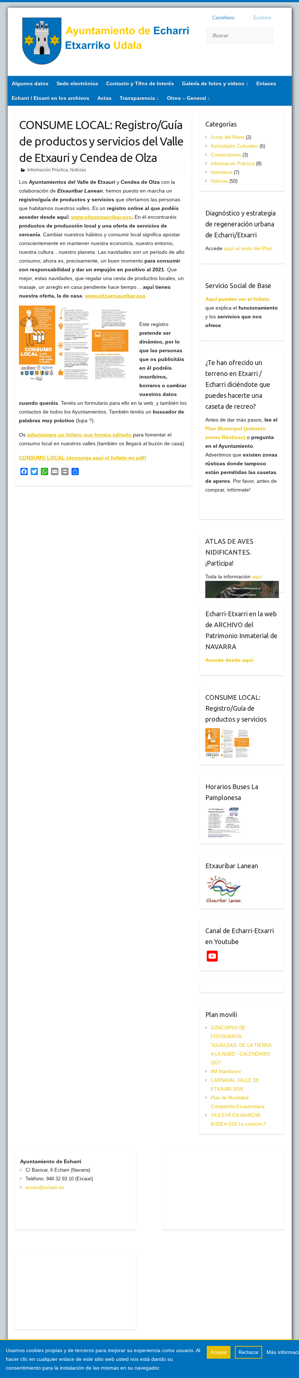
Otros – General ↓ (188, 98)
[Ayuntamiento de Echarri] (106, 42)
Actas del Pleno (227, 137)
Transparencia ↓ (139, 98)
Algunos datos (30, 83)
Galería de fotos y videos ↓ (215, 83)
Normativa (221, 172)
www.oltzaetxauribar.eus (101, 217)
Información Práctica (47, 169)
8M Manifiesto (226, 1071)
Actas (104, 98)
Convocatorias (226, 155)
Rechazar (248, 1352)
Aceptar (218, 1352)
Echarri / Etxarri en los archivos (50, 98)
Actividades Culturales (234, 146)
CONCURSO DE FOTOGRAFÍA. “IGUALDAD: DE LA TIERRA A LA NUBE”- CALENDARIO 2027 (241, 1045)
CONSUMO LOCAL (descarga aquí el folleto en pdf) (82, 458)
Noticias (78, 169)
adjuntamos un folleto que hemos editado (80, 435)
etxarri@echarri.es (45, 1187)
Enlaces (266, 83)
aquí (257, 576)
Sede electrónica (77, 83)
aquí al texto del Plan (248, 248)
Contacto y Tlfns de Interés (140, 83)
